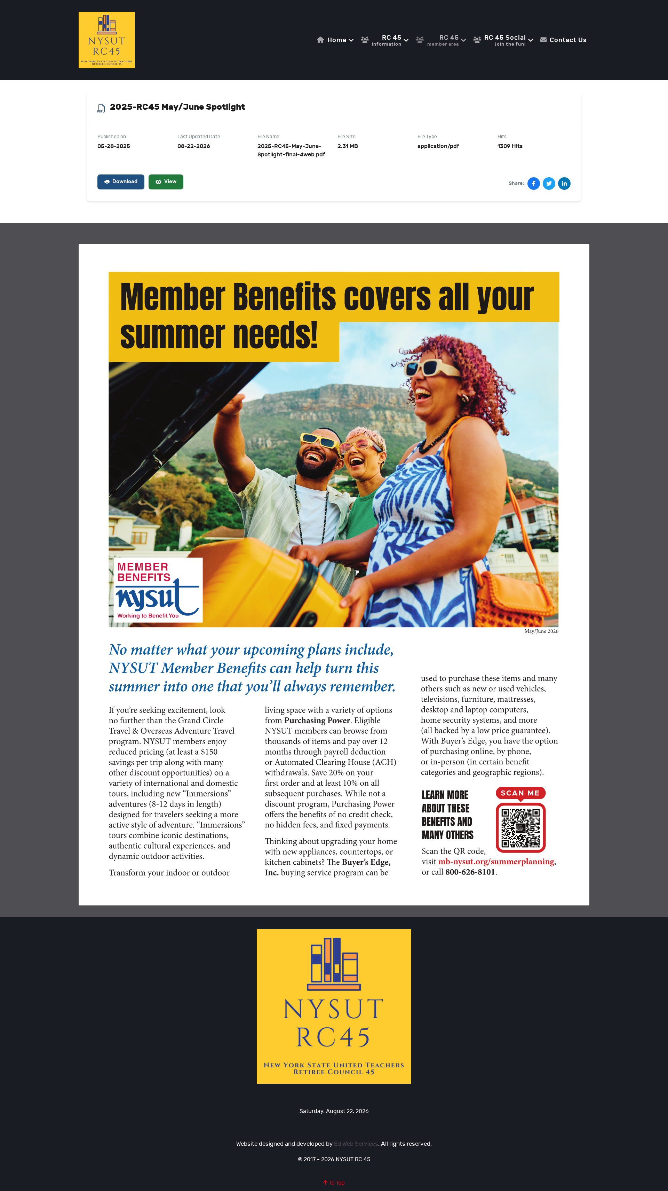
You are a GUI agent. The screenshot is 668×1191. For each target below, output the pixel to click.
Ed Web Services (356, 1143)
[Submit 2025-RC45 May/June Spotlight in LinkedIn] (564, 183)
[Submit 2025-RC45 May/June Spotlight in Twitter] (549, 183)
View (170, 181)
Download (124, 181)
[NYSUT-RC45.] (107, 40)
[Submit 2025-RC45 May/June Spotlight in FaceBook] (533, 183)
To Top (336, 1183)
